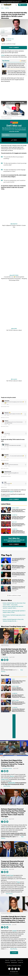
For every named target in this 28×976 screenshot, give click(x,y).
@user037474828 (14, 275)
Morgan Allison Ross (6, 924)
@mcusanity (14, 379)
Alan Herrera (5, 818)
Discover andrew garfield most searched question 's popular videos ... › (13, 607)
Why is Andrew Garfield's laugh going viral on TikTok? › (14, 615)
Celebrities (14, 529)
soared (11, 491)
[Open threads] (16, 969)
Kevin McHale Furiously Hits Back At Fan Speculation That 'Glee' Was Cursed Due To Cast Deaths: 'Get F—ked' (14, 651)
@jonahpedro (14, 223)
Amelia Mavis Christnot (7, 768)
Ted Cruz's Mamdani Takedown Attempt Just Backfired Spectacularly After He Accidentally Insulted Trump (17, 690)
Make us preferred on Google (9, 43)
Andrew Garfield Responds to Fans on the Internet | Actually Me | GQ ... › (13, 620)
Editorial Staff (14, 962)
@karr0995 (14, 328)
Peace (18, 882)
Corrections (7, 962)
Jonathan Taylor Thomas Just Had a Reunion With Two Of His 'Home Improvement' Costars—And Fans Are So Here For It (19, 519)
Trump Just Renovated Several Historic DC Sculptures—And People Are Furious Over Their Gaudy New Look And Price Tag (12, 864)
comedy (14, 930)
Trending (7, 8)
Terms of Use (20, 960)
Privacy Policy (13, 960)
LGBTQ (13, 679)
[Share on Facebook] (2, 660)
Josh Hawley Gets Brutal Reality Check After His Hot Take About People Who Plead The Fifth (18, 581)
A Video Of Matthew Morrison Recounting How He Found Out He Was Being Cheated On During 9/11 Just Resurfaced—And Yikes (19, 575)
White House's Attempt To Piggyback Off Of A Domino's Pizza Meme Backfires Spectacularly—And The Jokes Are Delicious (18, 704)
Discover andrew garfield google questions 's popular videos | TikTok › (14, 611)
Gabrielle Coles (10, 38)
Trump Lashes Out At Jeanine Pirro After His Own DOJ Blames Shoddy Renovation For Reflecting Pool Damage (18, 511)
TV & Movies (14, 707)
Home (2, 8)
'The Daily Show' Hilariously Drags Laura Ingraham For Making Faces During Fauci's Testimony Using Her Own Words (18, 711)
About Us (7, 960)
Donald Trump (15, 507)
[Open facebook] (9, 969)
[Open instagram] (19, 969)
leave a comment (14, 47)
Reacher (12, 776)
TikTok (2, 55)
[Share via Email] (7, 660)
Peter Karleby (5, 657)
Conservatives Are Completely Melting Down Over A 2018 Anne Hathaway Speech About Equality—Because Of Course (11, 1)
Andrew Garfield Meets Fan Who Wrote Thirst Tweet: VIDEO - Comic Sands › (14, 603)
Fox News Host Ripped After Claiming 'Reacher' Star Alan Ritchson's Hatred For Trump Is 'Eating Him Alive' (12, 763)
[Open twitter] (12, 969)
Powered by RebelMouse (14, 973)
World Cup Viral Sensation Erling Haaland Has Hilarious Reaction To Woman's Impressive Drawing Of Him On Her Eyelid (19, 526)
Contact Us (20, 962)
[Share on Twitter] (5, 660)
